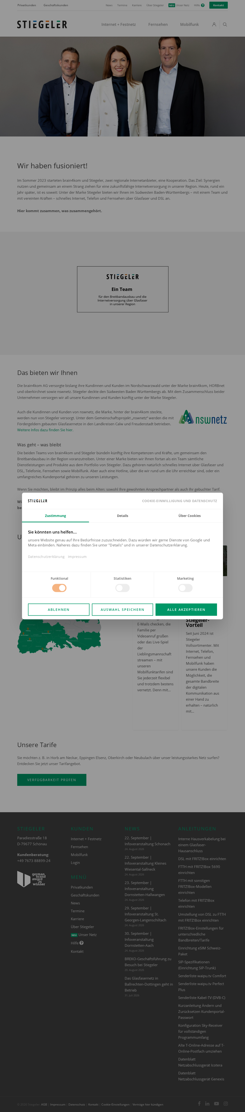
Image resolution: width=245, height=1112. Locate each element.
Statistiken (122, 578)
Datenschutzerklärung (46, 557)
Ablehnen (59, 609)
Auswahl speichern (123, 609)
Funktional (59, 578)
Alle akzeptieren (186, 609)
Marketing (185, 578)
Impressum (77, 557)
